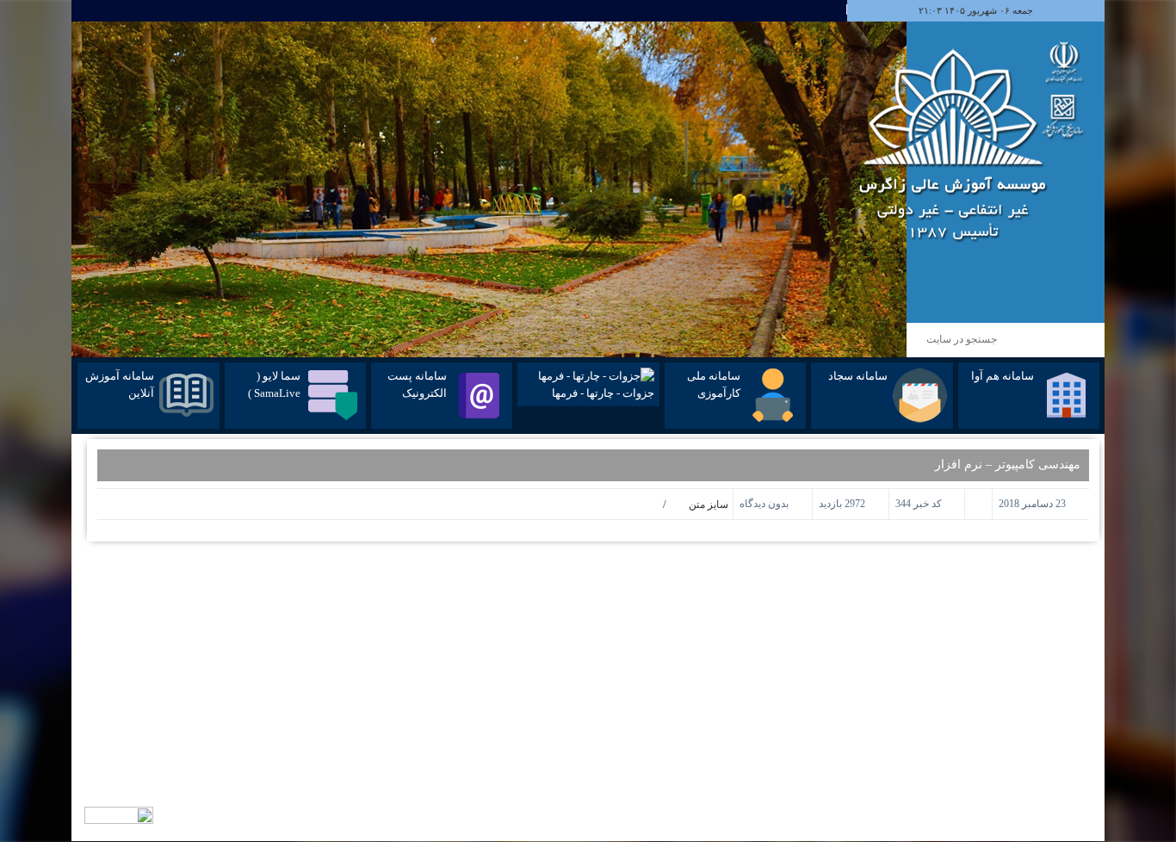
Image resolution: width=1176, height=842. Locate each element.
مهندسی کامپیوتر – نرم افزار (1007, 464)
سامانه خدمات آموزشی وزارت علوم (763, 732)
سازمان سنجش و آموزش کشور (772, 609)
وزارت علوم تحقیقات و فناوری (775, 593)
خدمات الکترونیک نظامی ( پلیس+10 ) (761, 686)
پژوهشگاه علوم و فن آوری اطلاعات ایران (753, 624)
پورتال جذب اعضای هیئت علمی (772, 640)
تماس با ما (557, 593)
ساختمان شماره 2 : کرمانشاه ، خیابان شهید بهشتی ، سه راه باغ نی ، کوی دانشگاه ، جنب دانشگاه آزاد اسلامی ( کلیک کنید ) (983, 701)
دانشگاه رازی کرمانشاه (788, 655)
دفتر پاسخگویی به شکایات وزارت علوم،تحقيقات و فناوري (723, 748)
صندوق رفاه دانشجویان (789, 671)
